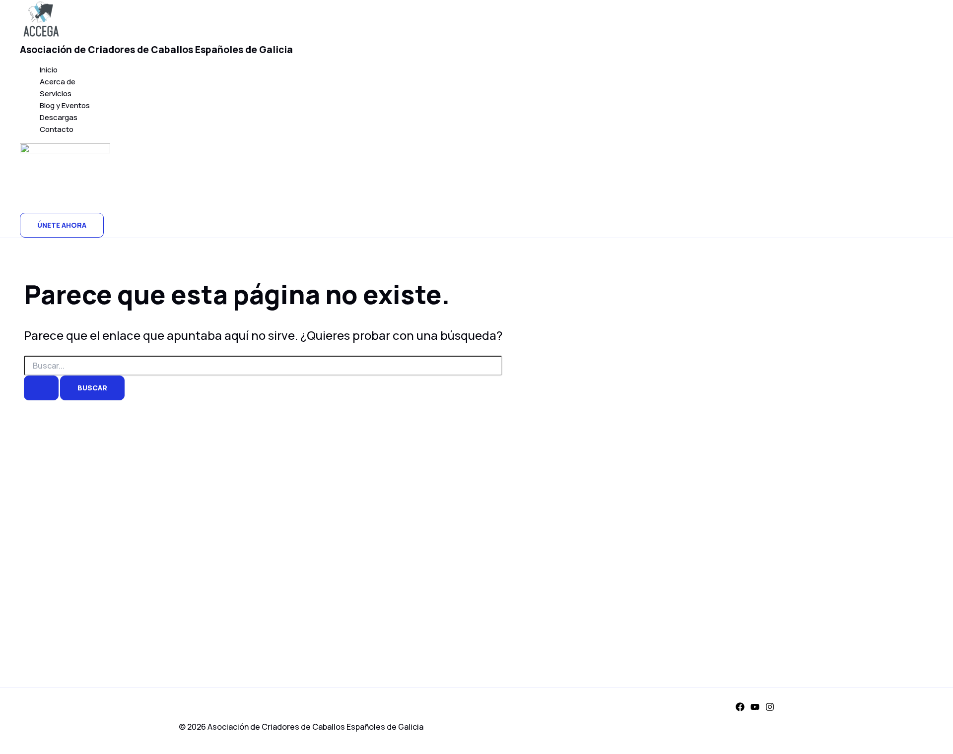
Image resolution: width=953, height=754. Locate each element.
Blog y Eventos (65, 105)
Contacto (56, 129)
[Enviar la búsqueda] (41, 388)
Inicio (49, 69)
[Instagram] (769, 708)
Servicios (55, 93)
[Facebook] (740, 708)
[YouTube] (754, 708)
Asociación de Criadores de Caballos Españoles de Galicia (156, 49)
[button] (62, 225)
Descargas (58, 117)
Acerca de (57, 81)
